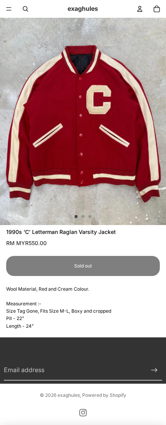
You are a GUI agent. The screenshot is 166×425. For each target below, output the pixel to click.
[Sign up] (154, 370)
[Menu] (9, 9)
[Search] (25, 8)
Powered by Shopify (104, 395)
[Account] (139, 8)
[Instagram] (83, 412)
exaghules (69, 395)
